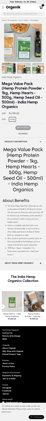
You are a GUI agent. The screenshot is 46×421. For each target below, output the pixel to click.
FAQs (4, 339)
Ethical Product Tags (11, 354)
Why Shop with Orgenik (12, 351)
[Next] (42, 68)
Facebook (6, 391)
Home (4, 20)
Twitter (5, 394)
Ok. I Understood (36, 417)
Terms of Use (8, 364)
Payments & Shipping (11, 376)
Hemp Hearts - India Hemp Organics (12, 315)
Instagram (6, 388)
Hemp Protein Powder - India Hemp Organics (34, 315)
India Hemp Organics (11, 77)
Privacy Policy (8, 366)
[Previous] (4, 68)
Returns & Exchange (11, 336)
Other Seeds (34, 20)
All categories (12, 20)
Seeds (26, 20)
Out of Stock (23, 128)
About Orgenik (9, 348)
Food (20, 20)
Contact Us (7, 333)
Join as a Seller (9, 379)
